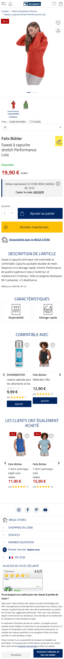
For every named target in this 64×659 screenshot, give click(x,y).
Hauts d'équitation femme (24, 11)
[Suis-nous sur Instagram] (18, 510)
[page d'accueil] (32, 3)
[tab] (28, 92)
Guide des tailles (17, 121)
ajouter (19, 404)
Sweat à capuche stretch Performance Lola (25, 14)
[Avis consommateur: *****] (23, 582)
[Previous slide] (4, 109)
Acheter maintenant (34, 227)
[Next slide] (60, 109)
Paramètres (16, 654)
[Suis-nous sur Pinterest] (36, 510)
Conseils (37, 121)
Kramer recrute (22, 549)
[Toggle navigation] (3, 3)
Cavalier (5, 11)
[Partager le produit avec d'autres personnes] (58, 30)
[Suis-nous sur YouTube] (45, 510)
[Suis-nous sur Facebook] (27, 510)
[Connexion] (10, 3)
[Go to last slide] (4, 375)
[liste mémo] (54, 3)
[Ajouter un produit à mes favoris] (58, 23)
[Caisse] (61, 3)
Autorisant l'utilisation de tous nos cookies (48, 653)
